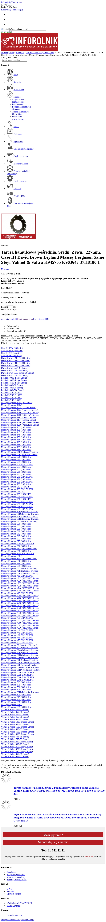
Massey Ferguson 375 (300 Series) (16, 541)
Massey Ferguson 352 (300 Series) (16, 526)
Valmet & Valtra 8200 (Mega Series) (17, 749)
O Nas (9, 889)
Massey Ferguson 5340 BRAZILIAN (17, 672)
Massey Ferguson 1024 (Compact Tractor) (19, 410)
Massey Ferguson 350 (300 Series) (16, 524)
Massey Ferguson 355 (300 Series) (16, 529)
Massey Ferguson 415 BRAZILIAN (17, 576)
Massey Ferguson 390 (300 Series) (16, 551)
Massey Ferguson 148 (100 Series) (16, 435)
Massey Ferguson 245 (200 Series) (16, 462)
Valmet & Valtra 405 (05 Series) (15, 714)
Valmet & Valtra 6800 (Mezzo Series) (17, 734)
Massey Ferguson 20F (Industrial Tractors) (19, 454)
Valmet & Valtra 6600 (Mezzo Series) (17, 732)
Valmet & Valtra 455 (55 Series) (15, 717)
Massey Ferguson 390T (11, 556)
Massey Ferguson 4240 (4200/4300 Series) (20, 588)
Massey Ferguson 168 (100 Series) (16, 444)
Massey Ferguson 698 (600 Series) (16, 702)
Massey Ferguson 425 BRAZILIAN (17, 593)
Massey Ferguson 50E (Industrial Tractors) (19, 660)
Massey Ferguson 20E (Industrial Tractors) (19, 452)
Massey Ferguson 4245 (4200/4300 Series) (20, 591)
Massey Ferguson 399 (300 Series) (16, 566)
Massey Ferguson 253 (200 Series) (16, 467)
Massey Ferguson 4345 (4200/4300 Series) (20, 615)
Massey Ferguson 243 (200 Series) (16, 459)
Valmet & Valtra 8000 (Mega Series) (17, 741)
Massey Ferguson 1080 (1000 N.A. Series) (20, 412)
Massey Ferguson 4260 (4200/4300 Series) (20, 598)
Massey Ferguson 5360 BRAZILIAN (17, 677)
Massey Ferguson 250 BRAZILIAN (17, 464)
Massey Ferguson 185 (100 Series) (16, 447)
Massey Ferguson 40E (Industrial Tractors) (19, 573)
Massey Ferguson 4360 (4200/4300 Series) (20, 623)
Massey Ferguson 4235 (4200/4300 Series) (20, 586)
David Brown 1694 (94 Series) (14, 375)
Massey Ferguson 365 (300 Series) (16, 536)
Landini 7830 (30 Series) (12, 388)
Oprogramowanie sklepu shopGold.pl (17, 919)
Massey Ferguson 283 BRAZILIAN (17, 489)
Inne (8, 206)
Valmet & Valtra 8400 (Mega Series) (17, 751)
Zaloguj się (6, 2)
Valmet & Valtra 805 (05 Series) (15, 744)
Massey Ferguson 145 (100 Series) (16, 432)
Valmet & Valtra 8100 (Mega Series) (17, 746)
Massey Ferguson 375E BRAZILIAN (17, 543)
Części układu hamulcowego (18, 100)
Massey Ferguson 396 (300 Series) (16, 561)
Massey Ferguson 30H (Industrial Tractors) (20, 519)
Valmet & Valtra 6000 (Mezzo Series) (17, 722)
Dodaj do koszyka (9, 309)
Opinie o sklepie (14, 894)
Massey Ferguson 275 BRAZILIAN (17, 482)
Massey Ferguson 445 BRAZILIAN (17, 633)
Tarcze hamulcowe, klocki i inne (20, 113)
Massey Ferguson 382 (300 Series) (16, 546)
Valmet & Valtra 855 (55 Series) (15, 754)
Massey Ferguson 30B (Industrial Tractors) (19, 511)
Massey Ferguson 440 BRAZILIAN (17, 630)
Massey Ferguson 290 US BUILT (16, 499)
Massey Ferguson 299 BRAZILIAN (17, 509)
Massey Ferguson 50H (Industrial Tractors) (20, 667)
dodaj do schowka (9, 314)
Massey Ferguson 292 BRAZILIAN (17, 501)
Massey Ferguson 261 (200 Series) (16, 474)
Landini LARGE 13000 (11, 395)
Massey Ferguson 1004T (12, 405)
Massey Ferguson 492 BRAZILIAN (17, 642)
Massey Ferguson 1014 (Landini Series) (18, 407)
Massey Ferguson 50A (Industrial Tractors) (19, 647)
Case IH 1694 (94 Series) (12, 350)
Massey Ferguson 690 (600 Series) (16, 699)
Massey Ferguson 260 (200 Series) (16, 472)
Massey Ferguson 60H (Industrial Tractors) (20, 692)
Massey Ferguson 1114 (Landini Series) (18, 417)
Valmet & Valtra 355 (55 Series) (15, 712)
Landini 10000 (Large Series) (14, 378)
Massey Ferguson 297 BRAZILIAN (17, 504)
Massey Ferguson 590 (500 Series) (16, 687)
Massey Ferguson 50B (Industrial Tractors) (19, 652)
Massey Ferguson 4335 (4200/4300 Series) (20, 613)
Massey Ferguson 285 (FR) (13, 491)
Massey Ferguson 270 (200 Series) (16, 479)
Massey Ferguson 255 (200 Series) (16, 469)
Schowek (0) (17, 10)
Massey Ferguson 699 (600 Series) (16, 707)
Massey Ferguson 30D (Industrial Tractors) (20, 514)
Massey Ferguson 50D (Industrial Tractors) (20, 657)
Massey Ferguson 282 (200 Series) (16, 484)
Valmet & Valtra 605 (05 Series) (15, 724)
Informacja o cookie (15, 877)
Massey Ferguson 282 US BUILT (16, 487)
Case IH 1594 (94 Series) (12, 348)
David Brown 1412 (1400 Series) (15, 365)
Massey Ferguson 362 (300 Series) (16, 534)
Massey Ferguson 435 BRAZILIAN (17, 618)
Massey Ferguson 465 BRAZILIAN (17, 638)
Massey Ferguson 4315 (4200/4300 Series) (20, 605)
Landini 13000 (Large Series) (14, 380)
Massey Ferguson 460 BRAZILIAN (17, 635)
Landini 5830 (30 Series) (12, 385)
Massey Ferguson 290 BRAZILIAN (17, 496)
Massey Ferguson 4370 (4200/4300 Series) (20, 628)
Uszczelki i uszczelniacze (18, 118)
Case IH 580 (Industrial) (11, 353)
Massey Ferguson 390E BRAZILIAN (17, 553)
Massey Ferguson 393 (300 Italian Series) (19, 558)
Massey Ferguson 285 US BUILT (16, 494)
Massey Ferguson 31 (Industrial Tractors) (19, 521)
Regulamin (11, 872)
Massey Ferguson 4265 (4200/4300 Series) (20, 600)
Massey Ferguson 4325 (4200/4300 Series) (20, 610)
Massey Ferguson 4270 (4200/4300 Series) (20, 603)
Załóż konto (16, 2)
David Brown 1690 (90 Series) (14, 370)
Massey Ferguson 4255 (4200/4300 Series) (20, 595)
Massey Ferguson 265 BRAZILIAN (17, 477)
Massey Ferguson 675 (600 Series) (16, 697)
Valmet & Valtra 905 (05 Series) (15, 756)
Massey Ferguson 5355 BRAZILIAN (17, 675)
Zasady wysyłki (13, 905)
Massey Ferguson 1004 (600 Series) (16, 402)
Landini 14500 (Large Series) (14, 383)
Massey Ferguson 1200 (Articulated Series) (20, 422)
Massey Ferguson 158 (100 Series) (16, 440)
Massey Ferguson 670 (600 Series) (16, 694)
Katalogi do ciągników (16, 879)
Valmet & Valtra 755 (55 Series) (15, 739)
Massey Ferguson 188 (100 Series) (16, 449)
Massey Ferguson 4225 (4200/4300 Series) (20, 583)
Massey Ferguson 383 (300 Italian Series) (19, 548)
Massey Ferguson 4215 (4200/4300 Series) (20, 578)
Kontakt (10, 891)
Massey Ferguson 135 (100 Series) (16, 430)
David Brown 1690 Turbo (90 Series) (17, 373)
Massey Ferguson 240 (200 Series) (16, 457)
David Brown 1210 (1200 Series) (15, 358)
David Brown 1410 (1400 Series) (15, 363)
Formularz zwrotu (14, 915)
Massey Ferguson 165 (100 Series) (16, 442)
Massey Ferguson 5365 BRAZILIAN (17, 680)
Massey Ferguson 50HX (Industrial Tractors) (20, 670)
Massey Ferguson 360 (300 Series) (16, 531)
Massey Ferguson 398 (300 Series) (16, 563)
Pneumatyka (17, 104)
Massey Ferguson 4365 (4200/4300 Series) (20, 625)
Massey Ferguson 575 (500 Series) (16, 685)
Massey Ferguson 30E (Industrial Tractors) (19, 516)
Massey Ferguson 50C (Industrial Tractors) (19, 655)
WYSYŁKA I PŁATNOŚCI (19, 903)
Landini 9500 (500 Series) (12, 390)
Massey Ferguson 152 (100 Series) (16, 437)
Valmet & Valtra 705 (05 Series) (15, 737)
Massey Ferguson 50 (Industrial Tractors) (19, 645)
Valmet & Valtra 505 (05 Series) (15, 719)
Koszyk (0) (6, 10)
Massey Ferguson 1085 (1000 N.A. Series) (20, 415)
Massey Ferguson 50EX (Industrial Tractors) (20, 662)
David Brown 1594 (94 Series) (14, 368)
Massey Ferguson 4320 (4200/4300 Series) (20, 608)
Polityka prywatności (16, 874)
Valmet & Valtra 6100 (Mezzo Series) (17, 727)
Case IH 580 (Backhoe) (11, 355)
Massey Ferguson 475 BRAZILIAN (17, 640)
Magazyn (5, 269)
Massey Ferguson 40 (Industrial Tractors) (19, 568)
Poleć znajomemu (25, 319)
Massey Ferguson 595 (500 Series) (16, 690)
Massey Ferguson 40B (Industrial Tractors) (19, 571)
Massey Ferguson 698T (11, 704)
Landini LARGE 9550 (11, 400)
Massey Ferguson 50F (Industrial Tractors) (19, 665)
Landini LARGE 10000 (11, 392)
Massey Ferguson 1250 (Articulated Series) (20, 425)
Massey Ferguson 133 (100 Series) (16, 427)
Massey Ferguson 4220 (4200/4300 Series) (20, 581)
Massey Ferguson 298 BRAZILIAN (17, 506)
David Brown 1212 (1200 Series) (15, 360)
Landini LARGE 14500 (11, 397)
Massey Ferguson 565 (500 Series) (16, 682)
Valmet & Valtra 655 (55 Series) (15, 729)
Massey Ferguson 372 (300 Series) (16, 539)
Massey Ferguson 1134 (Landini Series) (18, 420)
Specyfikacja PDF (41, 319)
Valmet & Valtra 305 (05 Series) (15, 709)
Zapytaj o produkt (9, 319)
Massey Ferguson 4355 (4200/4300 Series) (20, 620)
